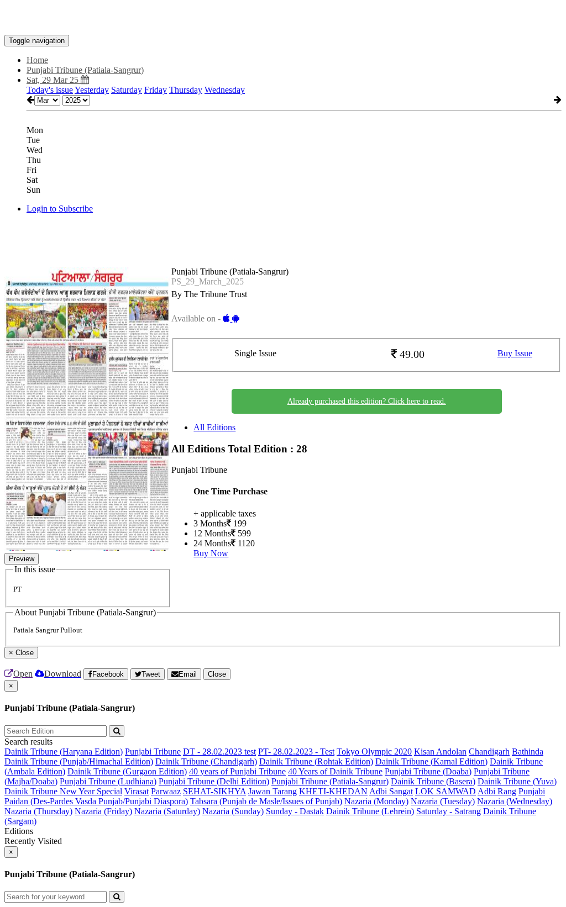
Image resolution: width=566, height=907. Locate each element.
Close (217, 674)
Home (37, 60)
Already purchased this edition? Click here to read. (366, 401)
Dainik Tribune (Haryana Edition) (63, 751)
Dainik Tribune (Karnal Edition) (431, 761)
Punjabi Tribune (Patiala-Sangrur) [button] (85, 70)
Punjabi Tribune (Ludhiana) (108, 781)
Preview (21, 559)
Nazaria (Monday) (376, 801)
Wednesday (225, 89)
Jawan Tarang (272, 791)
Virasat (136, 791)
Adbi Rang (497, 791)
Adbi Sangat (391, 791)
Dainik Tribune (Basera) (433, 781)
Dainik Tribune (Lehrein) (370, 811)
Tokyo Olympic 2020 (374, 751)
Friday (155, 89)
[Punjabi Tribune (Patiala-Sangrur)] (283, 18)
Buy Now (210, 553)
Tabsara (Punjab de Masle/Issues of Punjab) (266, 801)
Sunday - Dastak (295, 811)
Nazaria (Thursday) (38, 811)
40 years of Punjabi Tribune (237, 771)
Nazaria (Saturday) (167, 811)
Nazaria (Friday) (103, 811)
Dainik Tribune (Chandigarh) (206, 761)
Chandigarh (489, 751)
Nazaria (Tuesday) (443, 801)
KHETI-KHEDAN (333, 791)
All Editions (214, 427)
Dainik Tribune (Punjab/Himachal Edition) (78, 761)
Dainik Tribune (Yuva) (517, 781)
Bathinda (527, 751)
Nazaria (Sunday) (233, 811)
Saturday (126, 89)
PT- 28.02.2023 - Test (296, 751)
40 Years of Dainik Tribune (335, 771)
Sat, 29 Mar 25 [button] (54, 80)
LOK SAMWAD (445, 791)
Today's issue (50, 89)
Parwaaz (166, 791)
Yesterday (92, 89)
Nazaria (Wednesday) (514, 801)
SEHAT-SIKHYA (214, 791)
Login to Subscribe (60, 208)
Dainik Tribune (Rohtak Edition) (316, 761)
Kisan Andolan (440, 751)
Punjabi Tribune (153, 751)
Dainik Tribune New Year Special (63, 791)
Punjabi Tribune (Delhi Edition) (214, 781)
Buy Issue (514, 353)
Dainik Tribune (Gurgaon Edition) (127, 771)
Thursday (185, 89)
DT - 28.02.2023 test (219, 751)
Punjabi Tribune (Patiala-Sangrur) (330, 781)
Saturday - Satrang (448, 811)
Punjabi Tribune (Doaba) (428, 771)
